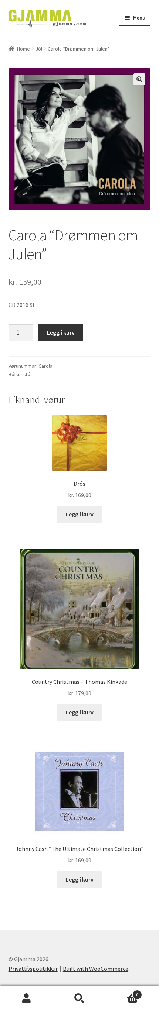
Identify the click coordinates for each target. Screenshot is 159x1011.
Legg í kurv (61, 332)
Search (79, 998)
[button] (139, 79)
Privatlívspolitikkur (33, 968)
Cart (122, 992)
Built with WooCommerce (95, 968)
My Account (26, 998)
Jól (38, 48)
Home (23, 48)
